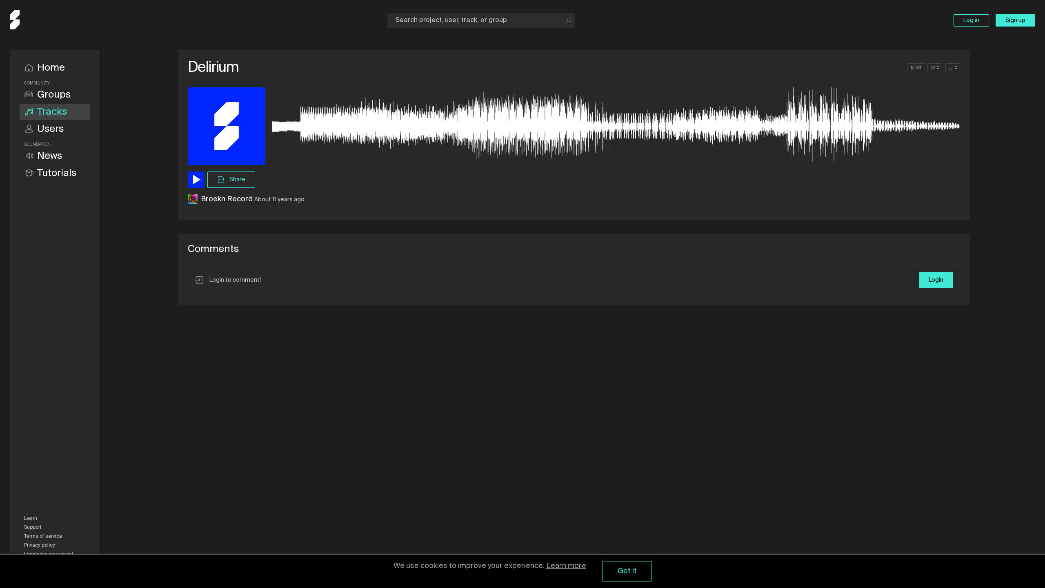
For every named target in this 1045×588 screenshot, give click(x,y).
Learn (30, 518)
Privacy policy (39, 545)
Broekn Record (227, 199)
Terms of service (43, 536)
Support (33, 527)
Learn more (566, 566)
